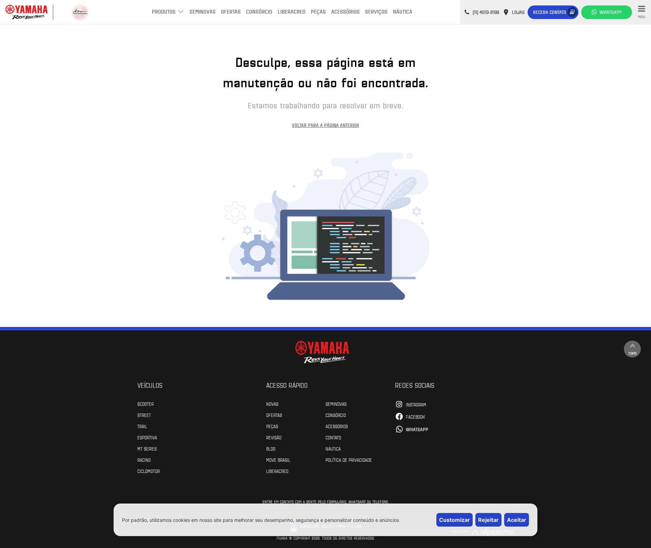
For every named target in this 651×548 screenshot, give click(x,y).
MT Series (147, 448)
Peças (318, 11)
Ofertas (231, 11)
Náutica (402, 11)
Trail (142, 426)
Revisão (273, 437)
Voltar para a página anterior (325, 125)
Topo (632, 353)
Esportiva (147, 437)
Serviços (376, 11)
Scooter (145, 404)
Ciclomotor (148, 471)
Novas (272, 404)
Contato (333, 437)
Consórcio (259, 11)
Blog (270, 448)
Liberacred (291, 11)
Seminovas (203, 11)
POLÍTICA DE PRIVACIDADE (349, 460)
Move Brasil (278, 460)
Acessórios (345, 11)
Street (144, 415)
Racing (144, 460)
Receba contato (549, 12)
